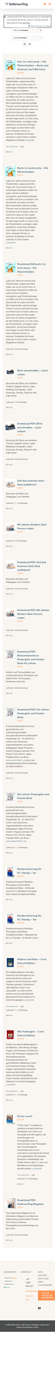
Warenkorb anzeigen (41, 26)
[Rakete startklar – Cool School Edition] (10, 962)
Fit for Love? (24, 1116)
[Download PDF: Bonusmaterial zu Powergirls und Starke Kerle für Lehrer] (10, 655)
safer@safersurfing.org (30, 1291)
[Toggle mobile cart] (44, 4)
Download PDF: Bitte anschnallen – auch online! (29, 427)
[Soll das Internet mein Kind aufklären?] (10, 484)
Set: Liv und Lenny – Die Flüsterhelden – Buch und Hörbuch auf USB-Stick (32, 65)
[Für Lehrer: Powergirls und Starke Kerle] (10, 797)
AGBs (36, 1327)
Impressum (45, 1325)
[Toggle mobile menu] (49, 4)
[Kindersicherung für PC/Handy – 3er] (10, 919)
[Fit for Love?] (10, 1119)
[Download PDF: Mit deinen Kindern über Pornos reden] (10, 613)
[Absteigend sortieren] (40, 30)
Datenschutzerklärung (24, 1327)
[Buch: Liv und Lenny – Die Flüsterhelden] (10, 171)
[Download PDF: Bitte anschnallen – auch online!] (10, 427)
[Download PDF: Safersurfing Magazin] (10, 1203)
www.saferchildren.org (16, 760)
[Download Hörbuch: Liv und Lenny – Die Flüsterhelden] (10, 267)
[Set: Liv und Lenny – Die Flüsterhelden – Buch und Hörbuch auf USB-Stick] (10, 65)
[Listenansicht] (29, 44)
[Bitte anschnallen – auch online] (10, 372)
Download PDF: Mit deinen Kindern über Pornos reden (33, 614)
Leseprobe (30, 140)
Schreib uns (29, 1298)
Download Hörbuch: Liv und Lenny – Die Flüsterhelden (31, 267)
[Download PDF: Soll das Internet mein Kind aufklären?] (10, 565)
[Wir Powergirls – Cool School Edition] (10, 1035)
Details (10, 152)
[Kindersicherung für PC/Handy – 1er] (10, 872)
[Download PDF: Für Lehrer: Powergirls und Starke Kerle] (10, 713)
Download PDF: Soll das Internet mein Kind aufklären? (31, 566)
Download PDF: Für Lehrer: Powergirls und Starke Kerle (33, 713)
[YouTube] (39, 1308)
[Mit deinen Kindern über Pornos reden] (10, 528)
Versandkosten (12, 146)
